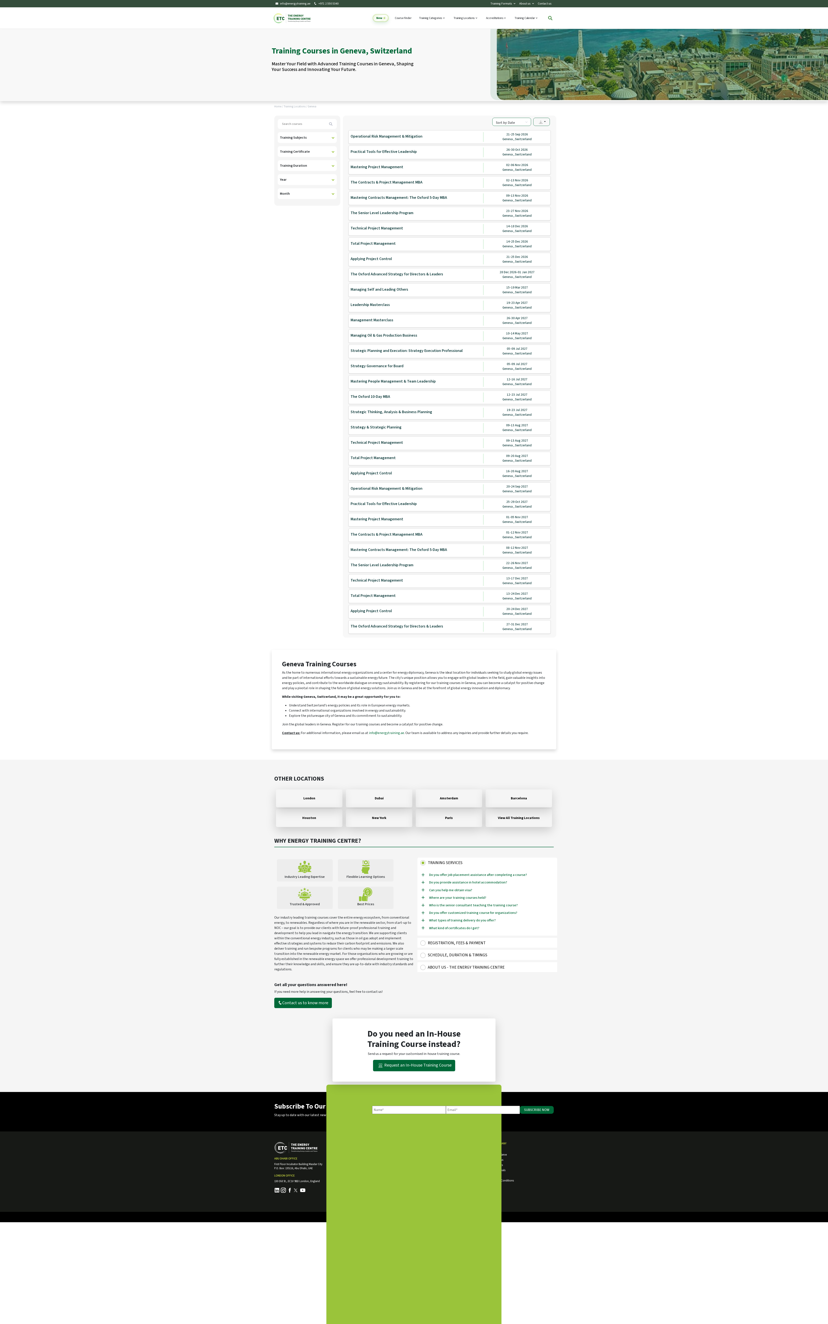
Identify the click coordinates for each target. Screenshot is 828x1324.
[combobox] (511, 122)
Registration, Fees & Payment (457, 943)
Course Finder (403, 18)
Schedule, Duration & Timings (457, 955)
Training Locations (464, 18)
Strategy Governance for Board (377, 366)
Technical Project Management (377, 228)
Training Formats (501, 3)
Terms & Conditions (502, 1181)
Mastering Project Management (377, 167)
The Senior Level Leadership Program (382, 213)
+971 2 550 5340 (328, 4)
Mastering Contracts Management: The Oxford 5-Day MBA (399, 197)
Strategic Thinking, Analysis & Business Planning (391, 412)
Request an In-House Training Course (418, 1065)
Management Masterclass (372, 320)
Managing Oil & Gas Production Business (384, 335)
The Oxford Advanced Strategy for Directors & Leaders (397, 274)
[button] (541, 122)
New (379, 18)
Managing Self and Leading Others (379, 289)
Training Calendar (524, 18)
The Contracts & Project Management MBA (386, 182)
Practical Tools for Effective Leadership (384, 151)
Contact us (545, 3)
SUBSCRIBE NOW (536, 1110)
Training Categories (431, 18)
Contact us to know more (305, 1003)
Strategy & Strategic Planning (376, 427)
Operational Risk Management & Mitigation (386, 136)
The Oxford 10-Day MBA (370, 396)
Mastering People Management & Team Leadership (393, 381)
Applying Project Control (371, 259)
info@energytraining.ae (295, 4)
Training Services (445, 863)
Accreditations (495, 18)
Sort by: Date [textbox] (505, 122)
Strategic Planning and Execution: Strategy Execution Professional (407, 350)
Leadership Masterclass (370, 304)
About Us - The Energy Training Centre (466, 967)
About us (525, 3)
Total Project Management (373, 243)
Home (277, 106)
